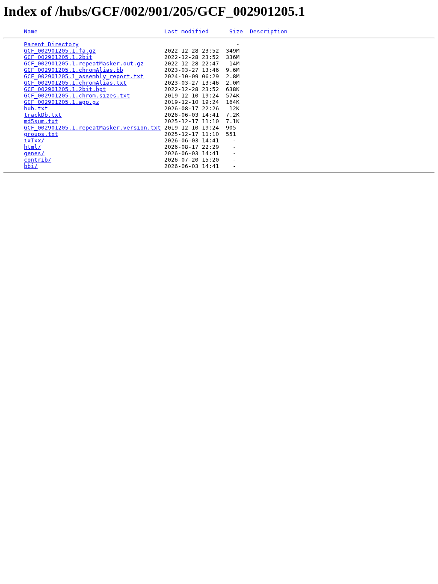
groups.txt (41, 134)
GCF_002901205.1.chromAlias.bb (73, 70)
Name (31, 31)
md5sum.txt (41, 121)
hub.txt (36, 108)
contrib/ (37, 159)
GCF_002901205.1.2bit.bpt (65, 89)
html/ (32, 147)
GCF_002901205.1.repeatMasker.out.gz (84, 63)
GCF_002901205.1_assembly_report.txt (84, 76)
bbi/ (31, 166)
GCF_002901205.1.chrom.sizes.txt (77, 95)
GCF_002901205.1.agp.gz (61, 102)
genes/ (34, 153)
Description (268, 31)
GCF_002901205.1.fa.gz (60, 50)
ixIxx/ (34, 140)
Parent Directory (51, 44)
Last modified (186, 31)
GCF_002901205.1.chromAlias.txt (75, 83)
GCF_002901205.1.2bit (58, 57)
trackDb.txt (43, 115)
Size (236, 31)
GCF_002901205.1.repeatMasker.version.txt (92, 127)
